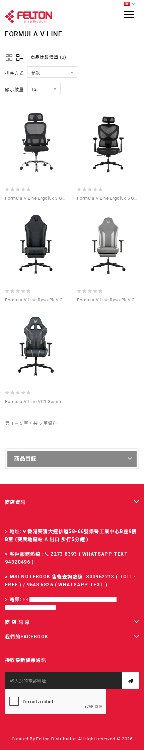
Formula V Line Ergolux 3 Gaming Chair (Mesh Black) (61, 198)
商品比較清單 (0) (48, 57)
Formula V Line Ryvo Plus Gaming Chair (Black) (55, 299)
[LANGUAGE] (130, 4)
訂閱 (130, 680)
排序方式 (14, 73)
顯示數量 (14, 89)
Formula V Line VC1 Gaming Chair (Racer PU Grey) (58, 401)
